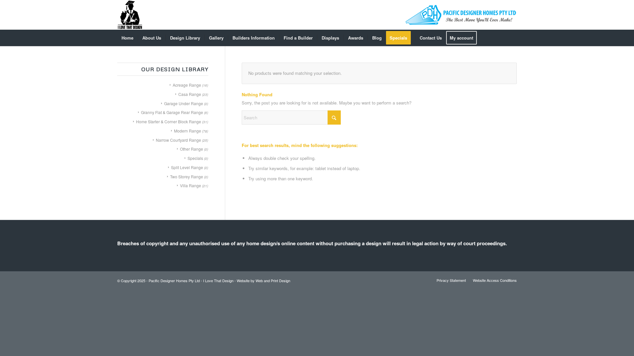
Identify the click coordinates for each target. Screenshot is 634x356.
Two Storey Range (186, 176)
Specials (195, 158)
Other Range (191, 149)
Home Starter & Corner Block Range (168, 121)
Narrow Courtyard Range (178, 140)
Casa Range (189, 94)
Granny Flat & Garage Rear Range (172, 112)
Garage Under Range (183, 103)
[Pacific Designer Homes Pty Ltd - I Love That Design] (130, 15)
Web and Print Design (273, 280)
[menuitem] (127, 38)
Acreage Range (187, 85)
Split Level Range (187, 167)
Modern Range (187, 131)
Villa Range (190, 185)
